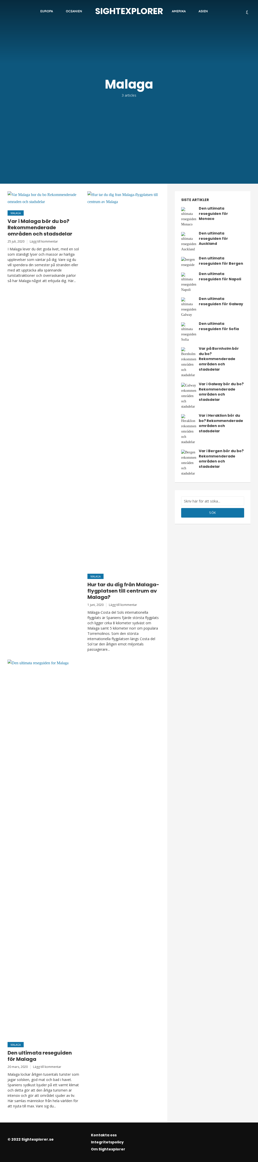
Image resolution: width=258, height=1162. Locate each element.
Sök (212, 512)
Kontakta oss (104, 1135)
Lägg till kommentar (44, 241)
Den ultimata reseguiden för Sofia (219, 326)
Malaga (16, 213)
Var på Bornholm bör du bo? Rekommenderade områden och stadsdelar (219, 359)
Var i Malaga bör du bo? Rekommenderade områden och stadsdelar (40, 227)
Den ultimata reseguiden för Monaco (213, 213)
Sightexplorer (129, 11)
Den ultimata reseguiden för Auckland (213, 238)
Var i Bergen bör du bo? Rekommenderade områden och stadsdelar (221, 458)
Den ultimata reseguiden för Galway (221, 301)
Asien (203, 11)
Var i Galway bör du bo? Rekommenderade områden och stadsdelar (221, 391)
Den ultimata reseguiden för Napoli (220, 276)
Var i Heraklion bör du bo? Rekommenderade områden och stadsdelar (221, 423)
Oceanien (74, 11)
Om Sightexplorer (108, 1149)
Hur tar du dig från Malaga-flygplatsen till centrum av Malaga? (123, 591)
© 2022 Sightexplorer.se (31, 1139)
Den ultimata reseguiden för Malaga (40, 1056)
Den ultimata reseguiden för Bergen (221, 261)
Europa (46, 11)
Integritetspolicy (107, 1142)
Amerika (179, 11)
